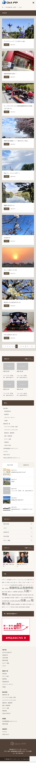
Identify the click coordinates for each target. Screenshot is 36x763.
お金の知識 (17, 536)
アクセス (5, 451)
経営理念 (6, 414)
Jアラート (4, 579)
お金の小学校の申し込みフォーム (11, 457)
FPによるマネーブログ (11, 7)
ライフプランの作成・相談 (11, 426)
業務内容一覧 (6, 423)
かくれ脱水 (7, 582)
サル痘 (27, 582)
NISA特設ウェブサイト (12, 579)
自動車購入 (17, 604)
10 (25, 346)
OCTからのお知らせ (7, 652)
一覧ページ (27, 359)
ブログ (17, 528)
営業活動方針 (7, 411)
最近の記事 (10, 465)
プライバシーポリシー (9, 417)
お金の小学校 (7, 445)
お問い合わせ (6, 454)
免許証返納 (20, 591)
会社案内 (5, 408)
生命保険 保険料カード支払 (16, 597)
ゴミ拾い (24, 582)
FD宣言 (6, 420)
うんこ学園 (26, 579)
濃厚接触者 (7, 597)
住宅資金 (7, 588)
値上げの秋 (4, 591)
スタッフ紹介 (5, 676)
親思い (30, 604)
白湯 (23, 600)
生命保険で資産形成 (28, 597)
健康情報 (15, 591)
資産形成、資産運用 (9, 432)
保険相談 (6, 442)
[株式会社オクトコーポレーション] (17, 2)
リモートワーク (26, 585)
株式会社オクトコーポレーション (13, 759)
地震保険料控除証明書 (17, 594)
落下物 (27, 604)
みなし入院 (12, 582)
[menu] (33, 2)
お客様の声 (26, 465)
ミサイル (7, 585)
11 (27, 346)
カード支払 (18, 582)
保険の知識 (17, 523)
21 (32, 346)
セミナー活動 (7, 439)
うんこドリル (21, 579)
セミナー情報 (17, 540)
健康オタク (10, 591)
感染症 (29, 594)
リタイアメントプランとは (11, 429)
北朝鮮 (9, 594)
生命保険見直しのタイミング (10, 448)
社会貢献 (13, 604)
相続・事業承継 (8, 436)
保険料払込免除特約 (21, 587)
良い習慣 (23, 604)
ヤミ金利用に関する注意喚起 (15, 585)
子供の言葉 (24, 594)
